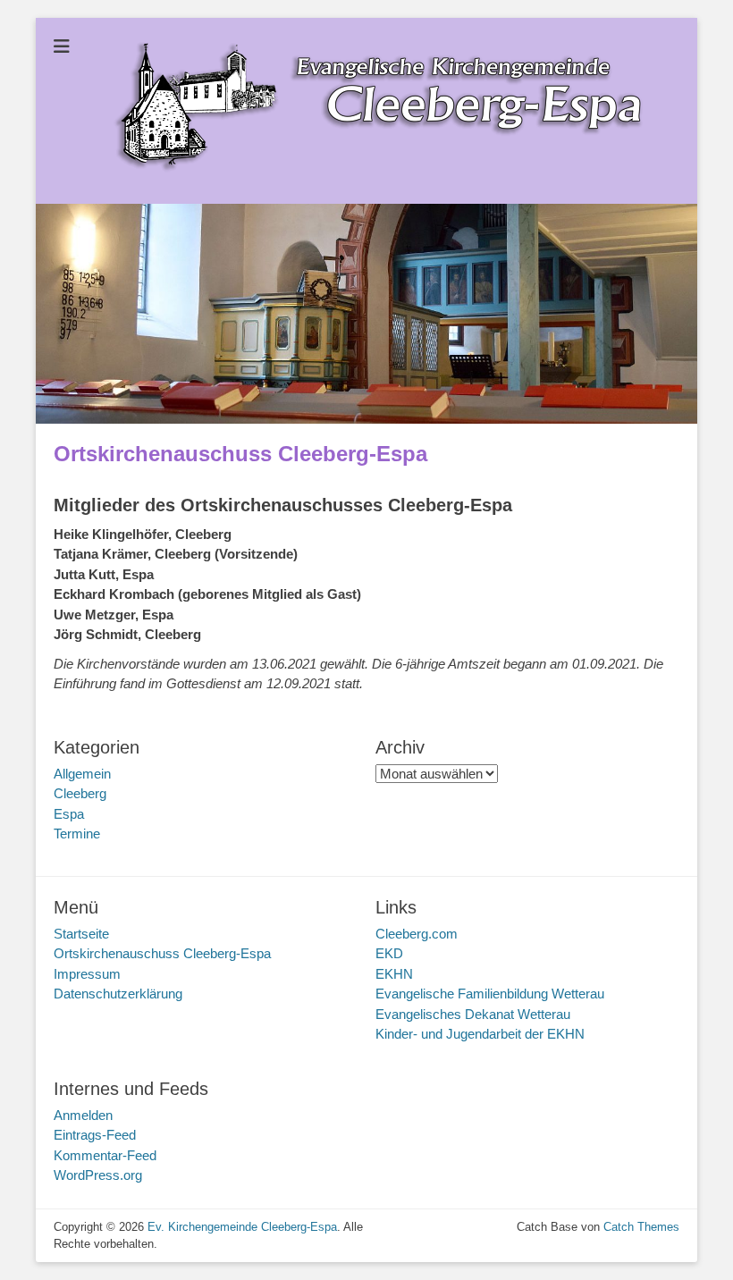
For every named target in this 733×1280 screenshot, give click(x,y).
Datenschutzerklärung (118, 993)
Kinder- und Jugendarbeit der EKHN (480, 1033)
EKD (389, 953)
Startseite (81, 933)
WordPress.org (98, 1175)
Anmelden (83, 1115)
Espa (69, 813)
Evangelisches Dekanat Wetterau (472, 1014)
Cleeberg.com (416, 933)
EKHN (394, 973)
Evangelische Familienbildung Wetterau (489, 993)
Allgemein (82, 773)
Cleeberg (80, 793)
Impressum (87, 973)
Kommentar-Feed (105, 1155)
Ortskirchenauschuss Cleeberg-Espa (162, 953)
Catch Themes (641, 1227)
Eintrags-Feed (95, 1134)
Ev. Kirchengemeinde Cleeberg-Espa (242, 1227)
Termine (77, 833)
